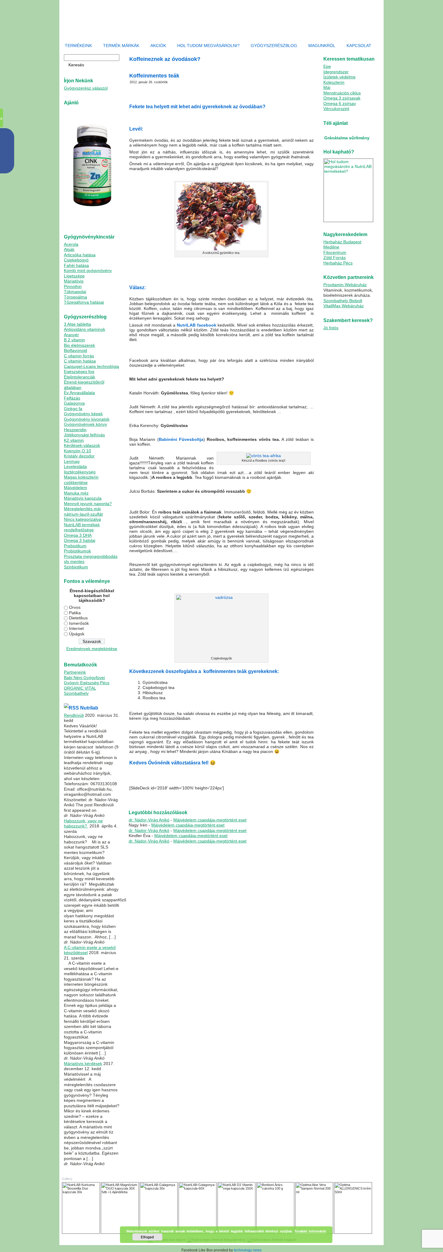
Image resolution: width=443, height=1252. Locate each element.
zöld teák (162, 798)
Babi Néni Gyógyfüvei (84, 677)
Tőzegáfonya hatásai (84, 302)
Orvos (74, 607)
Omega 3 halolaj (79, 540)
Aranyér (71, 334)
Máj (326, 87)
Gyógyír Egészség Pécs (86, 682)
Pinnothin (73, 286)
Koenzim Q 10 (77, 450)
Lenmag (72, 461)
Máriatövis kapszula (83, 498)
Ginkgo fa (73, 408)
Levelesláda (75, 466)
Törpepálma (75, 297)
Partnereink (75, 672)
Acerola (71, 244)
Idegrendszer (336, 71)
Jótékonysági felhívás (84, 434)
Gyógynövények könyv (85, 424)
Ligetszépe (74, 275)
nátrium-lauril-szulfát (83, 514)
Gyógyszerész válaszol (86, 88)
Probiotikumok (77, 551)
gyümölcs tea (232, 794)
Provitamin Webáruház (345, 284)
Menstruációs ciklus (342, 92)
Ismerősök (79, 623)
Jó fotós (330, 327)
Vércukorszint (336, 108)
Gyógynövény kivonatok (86, 419)
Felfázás (72, 398)
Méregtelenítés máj (82, 508)
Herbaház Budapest (342, 241)
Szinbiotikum (76, 566)
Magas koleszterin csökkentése (81, 480)
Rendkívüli (74, 715)
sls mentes (74, 561)
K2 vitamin (74, 440)
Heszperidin (75, 429)
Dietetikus (78, 617)
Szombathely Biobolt (342, 300)
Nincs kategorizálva (82, 519)
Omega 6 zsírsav (339, 103)
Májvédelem (75, 487)
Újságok (76, 633)
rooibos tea (299, 794)
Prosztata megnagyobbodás (91, 556)
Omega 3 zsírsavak (341, 98)
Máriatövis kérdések (83, 1063)
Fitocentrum (334, 252)
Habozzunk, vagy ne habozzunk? (83, 823)
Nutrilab (89, 707)
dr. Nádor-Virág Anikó (149, 819)
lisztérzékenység (80, 472)
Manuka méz (76, 493)
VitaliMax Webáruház (343, 305)
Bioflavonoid (75, 350)
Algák (69, 249)
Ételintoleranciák (79, 377)
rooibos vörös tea (142, 798)
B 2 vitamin (74, 339)
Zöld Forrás (334, 257)
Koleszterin (333, 82)
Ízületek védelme (339, 76)
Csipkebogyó (76, 260)
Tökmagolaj (75, 291)
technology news (248, 1250)
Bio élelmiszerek (79, 345)
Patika (75, 612)
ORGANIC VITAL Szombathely (80, 691)
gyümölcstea (252, 794)
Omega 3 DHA (78, 535)
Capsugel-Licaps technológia (91, 366)
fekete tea (214, 794)
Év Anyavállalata (79, 392)
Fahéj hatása (76, 265)
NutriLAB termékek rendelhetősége (82, 527)
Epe (327, 66)
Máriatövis (73, 281)
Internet (76, 628)
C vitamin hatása (80, 361)
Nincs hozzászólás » (187, 798)
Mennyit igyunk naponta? (88, 503)
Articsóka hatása (80, 254)
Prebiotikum (75, 545)
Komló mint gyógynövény (88, 270)
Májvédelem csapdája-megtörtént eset (210, 819)
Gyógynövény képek (83, 413)
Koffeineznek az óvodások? (164, 794)
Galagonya (74, 403)
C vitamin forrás (79, 355)
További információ (310, 1231)
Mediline (331, 247)
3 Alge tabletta (77, 324)
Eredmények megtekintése (91, 648)
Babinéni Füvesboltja (181, 439)
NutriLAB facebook (196, 325)
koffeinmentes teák (276, 794)
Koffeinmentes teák (154, 76)
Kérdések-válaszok (82, 445)
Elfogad (147, 1237)
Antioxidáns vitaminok (84, 329)
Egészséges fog (79, 371)
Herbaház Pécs (338, 263)
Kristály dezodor (79, 456)
